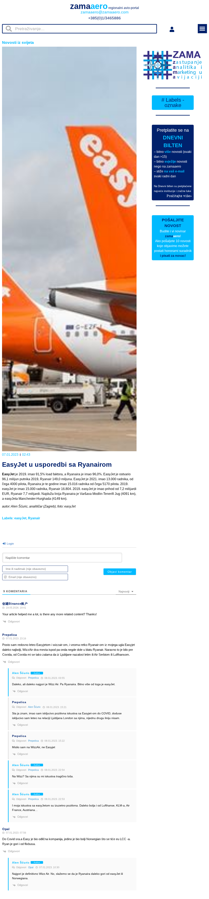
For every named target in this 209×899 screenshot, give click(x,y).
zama (104, 6)
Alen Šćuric (34, 707)
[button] (202, 28)
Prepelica (33, 677)
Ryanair (34, 518)
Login (10, 543)
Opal (30, 867)
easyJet (20, 518)
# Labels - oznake (172, 102)
